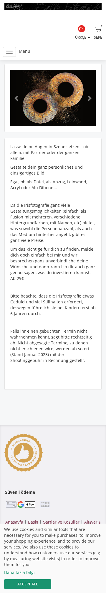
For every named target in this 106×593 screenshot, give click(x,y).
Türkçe (80, 37)
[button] (16, 98)
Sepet (99, 37)
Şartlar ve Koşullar (61, 522)
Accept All (27, 584)
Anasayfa (14, 522)
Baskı (33, 522)
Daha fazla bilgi (19, 572)
